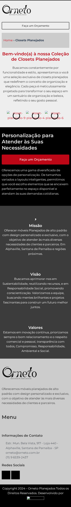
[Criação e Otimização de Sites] (35, 497)
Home (8, 40)
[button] (66, 10)
